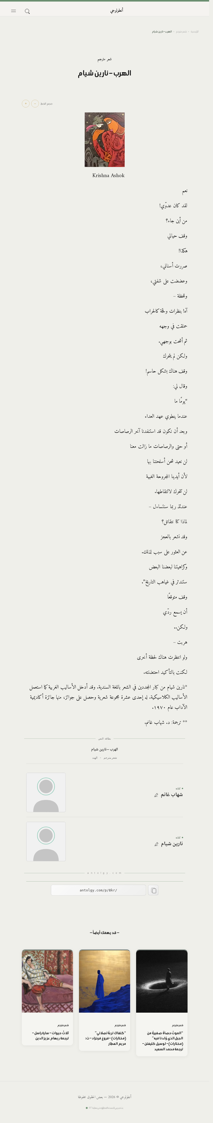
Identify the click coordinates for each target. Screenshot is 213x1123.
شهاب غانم (172, 795)
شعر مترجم (181, 31)
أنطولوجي (116, 10)
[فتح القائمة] (13, 11)
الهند (94, 757)
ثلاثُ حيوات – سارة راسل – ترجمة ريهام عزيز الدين (50, 1036)
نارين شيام (172, 844)
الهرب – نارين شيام (104, 750)
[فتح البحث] (27, 11)
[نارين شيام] (46, 841)
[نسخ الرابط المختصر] (153, 890)
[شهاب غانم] (46, 792)
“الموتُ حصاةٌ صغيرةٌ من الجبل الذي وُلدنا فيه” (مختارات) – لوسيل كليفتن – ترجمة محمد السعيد (162, 1041)
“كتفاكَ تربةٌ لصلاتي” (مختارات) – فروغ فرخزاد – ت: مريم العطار (105, 1038)
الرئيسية (194, 31)
